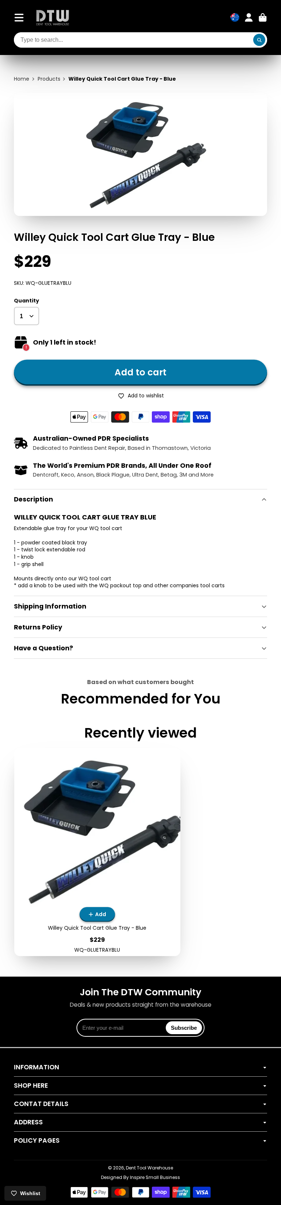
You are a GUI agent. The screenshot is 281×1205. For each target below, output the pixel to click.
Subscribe (184, 1028)
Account (248, 17)
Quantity (26, 300)
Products (49, 79)
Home (21, 79)
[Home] (52, 17)
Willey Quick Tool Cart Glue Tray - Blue (97, 852)
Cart (262, 17)
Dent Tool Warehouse (149, 1168)
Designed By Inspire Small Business (140, 1177)
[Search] (259, 40)
